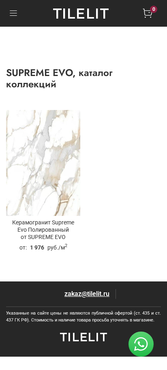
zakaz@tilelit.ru (86, 294)
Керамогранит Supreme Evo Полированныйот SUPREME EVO (43, 230)
